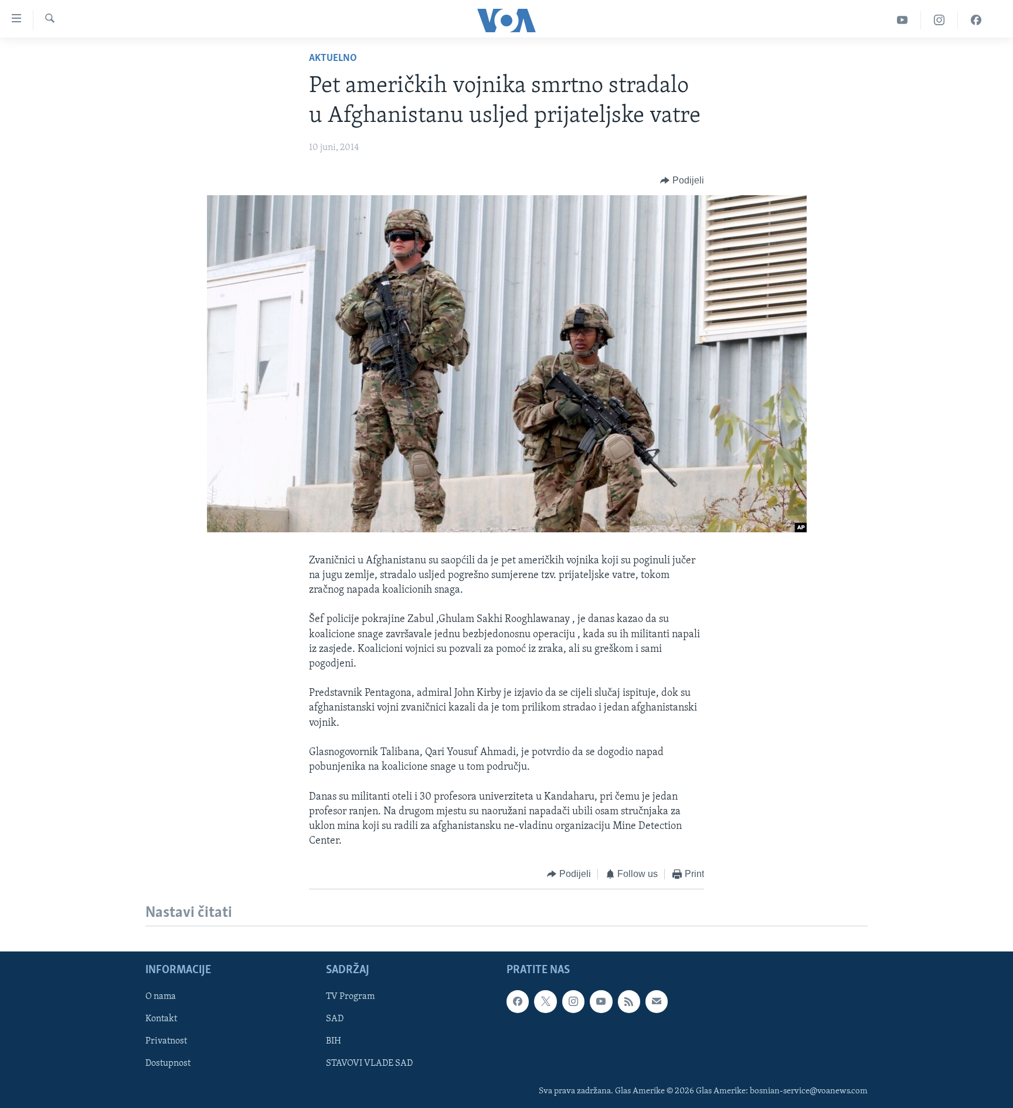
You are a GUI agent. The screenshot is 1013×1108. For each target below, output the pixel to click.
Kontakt (161, 1019)
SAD (335, 1019)
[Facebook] (976, 20)
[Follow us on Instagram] (573, 1001)
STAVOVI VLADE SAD (369, 1063)
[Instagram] (939, 20)
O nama (160, 996)
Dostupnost (168, 1063)
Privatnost (166, 1041)
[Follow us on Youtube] (601, 1001)
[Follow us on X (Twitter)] (545, 1001)
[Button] (682, 180)
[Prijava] (656, 1001)
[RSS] (629, 1001)
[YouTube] (902, 20)
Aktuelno (333, 58)
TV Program (350, 996)
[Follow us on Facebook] (517, 1001)
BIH (333, 1041)
